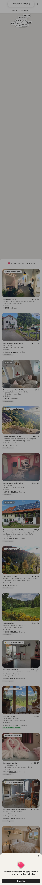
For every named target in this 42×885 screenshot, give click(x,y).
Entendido (21, 881)
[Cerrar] (39, 856)
